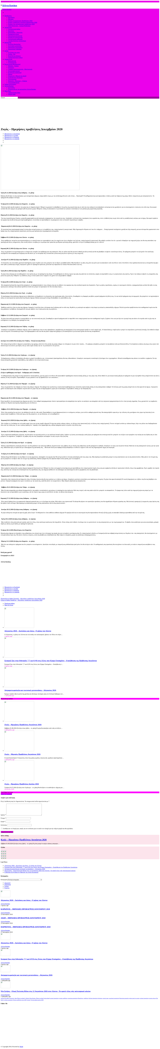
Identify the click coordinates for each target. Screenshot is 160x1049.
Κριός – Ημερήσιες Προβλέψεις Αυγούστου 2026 (24, 839)
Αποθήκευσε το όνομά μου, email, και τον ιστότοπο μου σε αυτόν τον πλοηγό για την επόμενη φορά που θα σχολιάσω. (38, 828)
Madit (21, 1046)
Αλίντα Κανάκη (5, 904)
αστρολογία (11, 998)
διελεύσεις (100, 998)
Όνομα (3, 818)
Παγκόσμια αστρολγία (124, 998)
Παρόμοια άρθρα (9, 603)
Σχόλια (6, 886)
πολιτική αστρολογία (144, 998)
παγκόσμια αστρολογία (73, 998)
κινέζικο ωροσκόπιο (8, 1000)
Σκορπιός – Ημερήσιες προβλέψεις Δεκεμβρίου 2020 (23, 598)
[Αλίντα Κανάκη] (9, 5)
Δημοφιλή (7, 883)
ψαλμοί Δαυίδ (47, 998)
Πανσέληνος (80, 998)
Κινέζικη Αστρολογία (93, 998)
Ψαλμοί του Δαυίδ (40, 998)
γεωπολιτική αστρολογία (114, 998)
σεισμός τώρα (105, 998)
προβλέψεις (86, 998)
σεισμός (28, 1000)
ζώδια (15, 998)
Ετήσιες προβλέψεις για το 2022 (20, 1000)
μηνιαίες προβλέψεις (63, 998)
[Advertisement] (80, 113)
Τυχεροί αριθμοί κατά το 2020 (37, 1000)
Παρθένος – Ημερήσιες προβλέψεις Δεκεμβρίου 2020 (21, 600)
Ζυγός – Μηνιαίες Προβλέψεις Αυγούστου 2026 (22, 754)
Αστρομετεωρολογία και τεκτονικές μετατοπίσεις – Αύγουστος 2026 (30, 690)
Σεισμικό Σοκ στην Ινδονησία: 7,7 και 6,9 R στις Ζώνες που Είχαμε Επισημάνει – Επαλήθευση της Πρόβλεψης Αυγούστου (50, 661)
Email (3, 821)
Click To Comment (6, 794)
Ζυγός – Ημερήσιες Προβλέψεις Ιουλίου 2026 (21, 784)
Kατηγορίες (4, 879)
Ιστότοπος (4, 825)
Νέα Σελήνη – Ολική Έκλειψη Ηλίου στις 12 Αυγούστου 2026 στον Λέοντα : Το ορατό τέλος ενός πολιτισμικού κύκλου (39, 870)
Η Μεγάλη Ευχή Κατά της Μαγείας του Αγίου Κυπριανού (21, 872)
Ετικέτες (6, 888)
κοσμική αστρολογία (54, 998)
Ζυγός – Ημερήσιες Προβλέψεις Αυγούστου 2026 (22, 725)
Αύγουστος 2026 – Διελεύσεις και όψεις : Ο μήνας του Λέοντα (27, 631)
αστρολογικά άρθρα (5, 998)
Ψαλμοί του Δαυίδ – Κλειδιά (23, 998)
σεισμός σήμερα (152, 998)
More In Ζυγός (8, 605)
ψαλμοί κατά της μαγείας (134, 998)
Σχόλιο (3, 815)
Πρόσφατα (7, 884)
